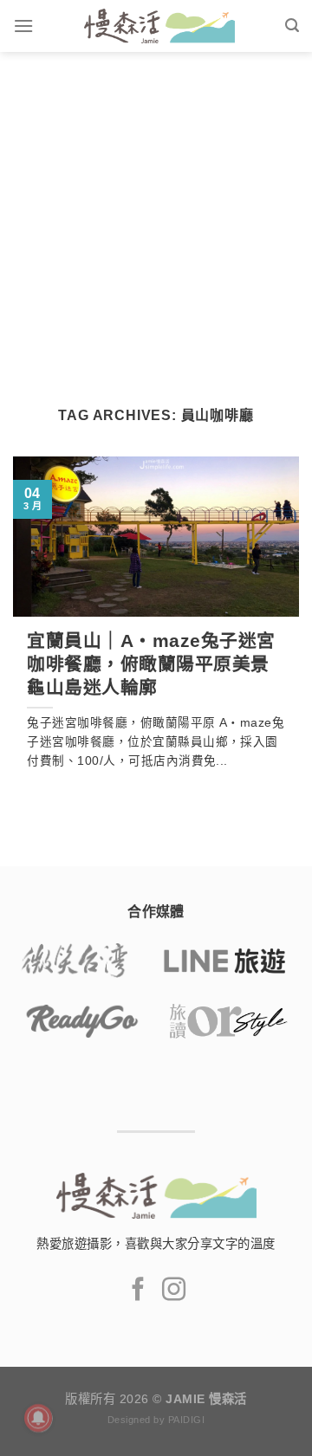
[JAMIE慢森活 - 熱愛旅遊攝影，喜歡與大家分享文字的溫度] (159, 26)
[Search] (292, 25)
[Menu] (23, 25)
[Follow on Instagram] (173, 1291)
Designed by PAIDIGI (156, 1419)
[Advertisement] (156, 216)
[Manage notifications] (38, 1418)
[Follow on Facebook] (138, 1291)
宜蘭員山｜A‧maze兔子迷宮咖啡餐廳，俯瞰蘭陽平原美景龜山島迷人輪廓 (151, 664)
